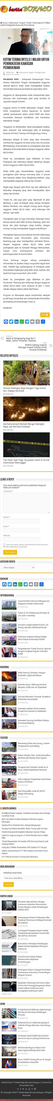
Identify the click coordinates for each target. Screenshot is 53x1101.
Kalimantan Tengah (17, 23)
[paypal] (35, 1089)
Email (6, 526)
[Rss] (18, 1089)
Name (6, 517)
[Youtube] (29, 1089)
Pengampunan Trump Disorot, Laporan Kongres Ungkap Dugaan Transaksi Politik (34, 651)
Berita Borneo (9, 808)
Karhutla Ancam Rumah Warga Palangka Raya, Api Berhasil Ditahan (23, 425)
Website (6, 535)
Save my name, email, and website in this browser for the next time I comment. (25, 545)
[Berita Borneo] (26, 8)
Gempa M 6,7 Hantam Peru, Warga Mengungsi (21, 825)
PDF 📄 (45, 315)
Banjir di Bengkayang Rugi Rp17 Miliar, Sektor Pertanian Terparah (21, 338)
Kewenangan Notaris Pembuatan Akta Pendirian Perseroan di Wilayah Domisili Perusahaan (34, 920)
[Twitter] (23, 1089)
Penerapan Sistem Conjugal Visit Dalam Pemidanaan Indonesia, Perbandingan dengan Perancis (34, 972)
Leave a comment (12, 74)
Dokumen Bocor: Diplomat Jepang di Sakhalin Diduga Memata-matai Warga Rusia (34, 1025)
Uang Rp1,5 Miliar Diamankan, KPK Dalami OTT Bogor (24, 847)
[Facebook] (20, 1089)
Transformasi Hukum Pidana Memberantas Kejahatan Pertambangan (30, 959)
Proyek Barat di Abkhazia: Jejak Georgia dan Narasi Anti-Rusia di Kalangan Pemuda (34, 1012)
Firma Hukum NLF (26, 1085)
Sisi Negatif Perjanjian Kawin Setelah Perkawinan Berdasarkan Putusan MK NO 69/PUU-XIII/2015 (33, 933)
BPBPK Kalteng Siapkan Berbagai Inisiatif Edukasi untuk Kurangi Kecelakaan (32, 346)
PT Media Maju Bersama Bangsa (26, 1082)
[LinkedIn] (26, 1089)
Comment (8, 491)
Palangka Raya (40, 72)
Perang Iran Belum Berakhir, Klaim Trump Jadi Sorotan (24, 828)
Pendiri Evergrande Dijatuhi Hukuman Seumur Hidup (23, 832)
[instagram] (32, 1089)
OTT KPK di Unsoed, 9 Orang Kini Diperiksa (20, 857)
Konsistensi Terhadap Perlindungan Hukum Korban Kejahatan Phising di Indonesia (33, 946)
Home (5, 23)
